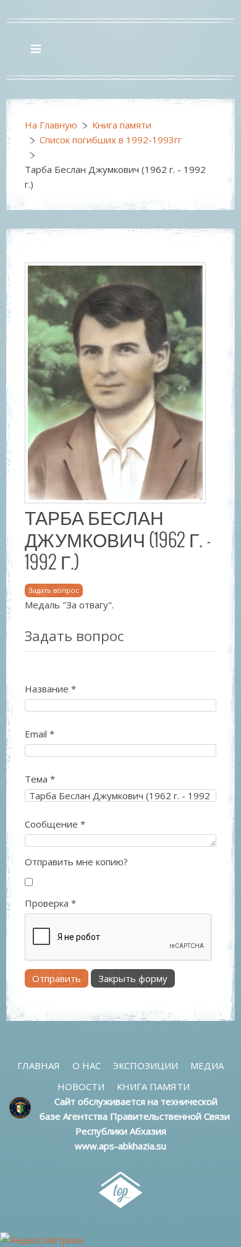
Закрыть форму (132, 978)
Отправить (56, 978)
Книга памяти (121, 125)
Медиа (207, 1065)
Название (50, 688)
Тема (40, 779)
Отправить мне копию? (76, 861)
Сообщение (55, 824)
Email (39, 734)
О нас (86, 1065)
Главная (38, 1065)
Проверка (50, 903)
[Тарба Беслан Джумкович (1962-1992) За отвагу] (115, 382)
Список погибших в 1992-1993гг (111, 139)
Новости (80, 1086)
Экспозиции (145, 1065)
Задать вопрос (53, 590)
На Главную (51, 125)
